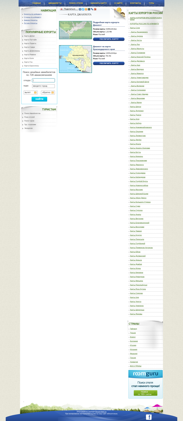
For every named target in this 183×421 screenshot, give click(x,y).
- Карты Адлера (136, 36)
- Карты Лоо (135, 44)
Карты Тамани (136, 231)
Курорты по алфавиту (33, 14)
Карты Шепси (135, 107)
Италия (133, 345)
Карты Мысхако (136, 190)
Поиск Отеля (76, 3)
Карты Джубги (135, 140)
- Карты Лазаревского (139, 32)
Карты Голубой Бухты (139, 181)
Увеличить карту (109, 39)
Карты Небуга (135, 123)
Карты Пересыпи (137, 239)
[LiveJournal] (92, 9)
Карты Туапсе (135, 115)
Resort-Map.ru (101, 412)
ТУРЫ (151, 3)
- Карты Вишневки (137, 98)
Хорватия (134, 362)
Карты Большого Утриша (140, 202)
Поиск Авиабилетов (32, 113)
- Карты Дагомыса (137, 61)
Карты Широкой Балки (139, 194)
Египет (133, 337)
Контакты (135, 3)
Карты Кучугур (136, 235)
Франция (133, 354)
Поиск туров (29, 121)
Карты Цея (134, 297)
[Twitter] (83, 9)
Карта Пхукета (30, 43)
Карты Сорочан (136, 293)
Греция (133, 358)
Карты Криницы (136, 156)
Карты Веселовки (137, 227)
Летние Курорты (30, 23)
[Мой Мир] (89, 9)
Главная (36, 3)
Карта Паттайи (30, 40)
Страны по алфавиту (32, 17)
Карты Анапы (135, 215)
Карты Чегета (135, 302)
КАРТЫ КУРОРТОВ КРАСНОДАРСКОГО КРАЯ (146, 19)
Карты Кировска (136, 273)
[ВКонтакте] (80, 9)
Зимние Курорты (30, 20)
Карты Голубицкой (137, 244)
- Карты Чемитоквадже (139, 78)
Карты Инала (135, 144)
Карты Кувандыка (137, 277)
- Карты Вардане (137, 69)
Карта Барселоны (31, 66)
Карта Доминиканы (32, 51)
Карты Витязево (136, 219)
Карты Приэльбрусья (138, 285)
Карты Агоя (134, 119)
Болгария (134, 341)
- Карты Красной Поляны (140, 57)
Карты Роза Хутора (138, 289)
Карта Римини (30, 55)
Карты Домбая (136, 264)
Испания (133, 349)
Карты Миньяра (136, 281)
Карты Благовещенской (139, 223)
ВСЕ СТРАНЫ (135, 366)
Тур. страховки (30, 125)
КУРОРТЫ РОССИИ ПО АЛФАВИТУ (144, 24)
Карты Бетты (135, 152)
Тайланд (133, 329)
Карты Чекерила (137, 306)
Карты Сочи (135, 28)
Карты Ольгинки (136, 132)
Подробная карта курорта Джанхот (106, 23)
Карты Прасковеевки (138, 161)
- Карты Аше (135, 65)
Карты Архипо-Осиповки (140, 148)
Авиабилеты (54, 3)
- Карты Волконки (137, 86)
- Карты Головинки (137, 53)
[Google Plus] (95, 9)
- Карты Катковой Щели (139, 82)
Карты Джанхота (137, 165)
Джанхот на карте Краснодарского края (104, 47)
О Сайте (118, 3)
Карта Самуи (29, 47)
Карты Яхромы (136, 314)
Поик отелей (29, 117)
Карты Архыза (136, 260)
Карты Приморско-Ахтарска (141, 248)
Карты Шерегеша (137, 310)
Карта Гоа (28, 62)
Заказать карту (98, 3)
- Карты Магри (136, 103)
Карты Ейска (135, 252)
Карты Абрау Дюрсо (138, 198)
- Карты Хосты (136, 40)
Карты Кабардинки (137, 177)
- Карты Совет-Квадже (139, 94)
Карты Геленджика (137, 173)
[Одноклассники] (86, 9)
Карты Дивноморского (139, 169)
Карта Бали (29, 58)
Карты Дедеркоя (137, 111)
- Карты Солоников (138, 90)
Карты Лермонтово (138, 136)
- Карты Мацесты (137, 49)
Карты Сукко (135, 206)
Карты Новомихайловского (141, 127)
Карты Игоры (135, 268)
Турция (133, 333)
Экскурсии (28, 128)
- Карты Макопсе (137, 74)
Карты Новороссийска (139, 185)
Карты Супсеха (136, 210)
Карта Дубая (29, 36)
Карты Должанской (138, 256)
